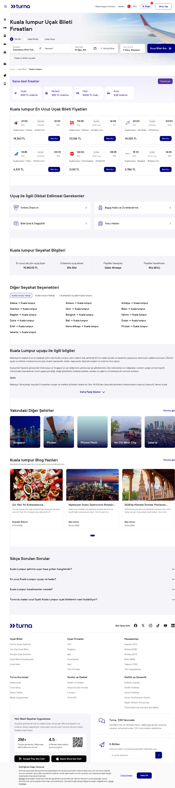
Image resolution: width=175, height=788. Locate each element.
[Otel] (5, 27)
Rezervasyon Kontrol (105, 6)
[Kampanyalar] (5, 75)
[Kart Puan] (5, 64)
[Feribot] (5, 52)
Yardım (121, 6)
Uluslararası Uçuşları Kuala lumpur (75, 295)
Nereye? (49, 48)
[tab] (15, 39)
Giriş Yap (163, 6)
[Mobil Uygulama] (5, 83)
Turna (12, 69)
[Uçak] (5, 19)
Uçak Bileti (22, 69)
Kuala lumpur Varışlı (21, 295)
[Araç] (5, 44)
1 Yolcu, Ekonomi (131, 50)
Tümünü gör (165, 81)
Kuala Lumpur (35, 69)
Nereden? (16, 47)
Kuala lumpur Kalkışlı (45, 295)
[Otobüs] (5, 36)
